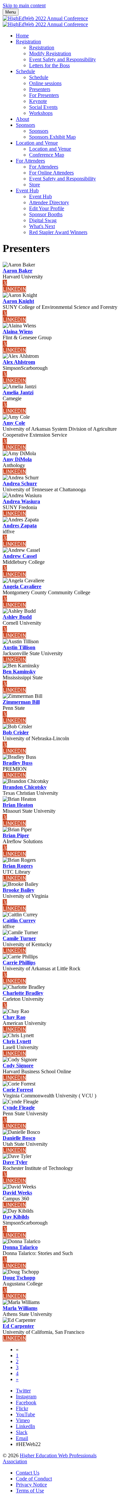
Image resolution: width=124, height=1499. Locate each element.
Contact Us (27, 1472)
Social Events (43, 107)
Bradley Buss (17, 763)
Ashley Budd (17, 617)
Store (34, 184)
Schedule (25, 71)
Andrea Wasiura (21, 501)
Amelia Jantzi (18, 392)
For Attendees (30, 161)
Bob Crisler (16, 732)
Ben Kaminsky (19, 671)
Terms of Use (30, 1490)
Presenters (39, 89)
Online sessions (45, 83)
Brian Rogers (18, 866)
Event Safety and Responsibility (62, 59)
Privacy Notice (31, 1484)
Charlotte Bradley (23, 993)
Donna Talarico (20, 1247)
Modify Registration (50, 53)
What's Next (42, 226)
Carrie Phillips (19, 962)
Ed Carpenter (18, 1326)
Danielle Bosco (19, 1138)
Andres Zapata (20, 525)
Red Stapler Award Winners (58, 232)
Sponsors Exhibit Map (52, 137)
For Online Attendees (51, 172)
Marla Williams (20, 1308)
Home (22, 35)
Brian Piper (16, 835)
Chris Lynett (17, 1041)
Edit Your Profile (46, 208)
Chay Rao (14, 1017)
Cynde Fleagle (19, 1107)
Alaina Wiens (18, 331)
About (22, 119)
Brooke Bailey (18, 890)
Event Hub (27, 190)
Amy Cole (14, 423)
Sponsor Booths (45, 214)
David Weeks (17, 1192)
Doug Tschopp (19, 1278)
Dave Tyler (15, 1162)
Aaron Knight (18, 301)
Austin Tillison (19, 647)
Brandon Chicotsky (25, 787)
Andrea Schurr (20, 483)
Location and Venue (37, 143)
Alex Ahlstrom (19, 362)
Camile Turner (19, 938)
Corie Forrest (18, 1089)
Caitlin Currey (19, 920)
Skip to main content (24, 5)
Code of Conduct (34, 1478)
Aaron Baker (17, 270)
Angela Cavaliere (22, 586)
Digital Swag (43, 220)
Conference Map (46, 155)
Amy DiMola (17, 459)
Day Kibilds (16, 1217)
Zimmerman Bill (21, 702)
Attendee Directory (49, 202)
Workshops (41, 113)
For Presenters (44, 95)
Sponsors (25, 125)
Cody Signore (18, 1065)
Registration (28, 41)
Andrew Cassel (20, 556)
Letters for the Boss (49, 65)
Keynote (38, 101)
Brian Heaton (18, 805)
